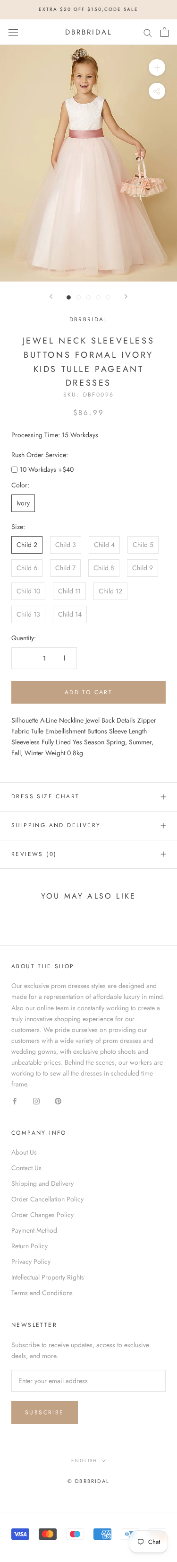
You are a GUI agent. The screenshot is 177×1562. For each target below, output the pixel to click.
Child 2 (27, 544)
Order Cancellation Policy (47, 1199)
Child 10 (28, 591)
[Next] (126, 296)
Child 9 (142, 568)
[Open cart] (164, 32)
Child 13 (28, 614)
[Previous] (51, 296)
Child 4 (104, 544)
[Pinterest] (58, 1100)
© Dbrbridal (88, 1481)
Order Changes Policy (42, 1214)
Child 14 (70, 614)
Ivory (23, 503)
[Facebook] (14, 1100)
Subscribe (44, 1412)
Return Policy (29, 1246)
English (84, 1460)
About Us (24, 1152)
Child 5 (143, 544)
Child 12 (110, 591)
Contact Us (26, 1168)
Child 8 (103, 568)
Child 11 (69, 591)
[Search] (147, 32)
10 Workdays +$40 (47, 469)
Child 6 (27, 568)
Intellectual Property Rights (47, 1277)
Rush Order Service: (39, 454)
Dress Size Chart (45, 796)
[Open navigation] (13, 32)
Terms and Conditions (42, 1292)
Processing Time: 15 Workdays (54, 435)
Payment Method (34, 1230)
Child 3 (65, 544)
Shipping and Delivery (56, 825)
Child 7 (65, 568)
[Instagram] (36, 1100)
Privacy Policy (31, 1261)
